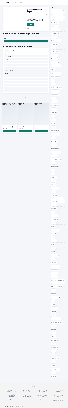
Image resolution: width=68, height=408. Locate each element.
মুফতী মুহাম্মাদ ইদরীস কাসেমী (54, 166)
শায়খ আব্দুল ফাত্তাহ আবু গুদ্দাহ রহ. (55, 358)
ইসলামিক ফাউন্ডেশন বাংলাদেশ (54, 22)
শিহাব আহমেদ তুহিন (53, 233)
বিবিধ (15, 391)
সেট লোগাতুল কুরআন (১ (12, 396)
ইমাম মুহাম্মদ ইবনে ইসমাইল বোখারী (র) (56, 40)
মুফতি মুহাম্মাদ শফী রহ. (54, 240)
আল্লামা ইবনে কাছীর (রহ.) (54, 105)
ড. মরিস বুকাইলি (53, 315)
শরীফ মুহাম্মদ (52, 354)
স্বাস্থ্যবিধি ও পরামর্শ (42, 399)
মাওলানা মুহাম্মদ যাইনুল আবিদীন (55, 62)
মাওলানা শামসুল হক (53, 98)
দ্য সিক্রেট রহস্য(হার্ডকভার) (38, 126)
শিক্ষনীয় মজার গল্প (30, 395)
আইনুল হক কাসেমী (53, 293)
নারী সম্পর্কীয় (61, 397)
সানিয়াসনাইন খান (53, 119)
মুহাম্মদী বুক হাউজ (53, 251)
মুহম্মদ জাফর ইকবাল (53, 184)
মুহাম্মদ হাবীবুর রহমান (53, 365)
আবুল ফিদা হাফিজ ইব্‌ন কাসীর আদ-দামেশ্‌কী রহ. (56, 87)
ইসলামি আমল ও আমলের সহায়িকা (43, 391)
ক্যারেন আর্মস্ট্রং (53, 333)
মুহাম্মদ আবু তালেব (53, 351)
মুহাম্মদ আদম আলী (53, 226)
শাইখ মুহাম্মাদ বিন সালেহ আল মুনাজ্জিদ (55, 65)
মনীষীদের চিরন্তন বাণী (58, 391)
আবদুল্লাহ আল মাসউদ (54, 204)
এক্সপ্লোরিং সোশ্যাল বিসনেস (11, 392)
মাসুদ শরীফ (52, 173)
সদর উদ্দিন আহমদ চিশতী (54, 51)
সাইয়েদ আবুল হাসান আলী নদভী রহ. (55, 33)
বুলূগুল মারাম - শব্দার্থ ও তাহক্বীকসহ (58, 390)
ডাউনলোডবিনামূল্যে (9, 130)
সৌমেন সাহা (52, 258)
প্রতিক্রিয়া (21, 406)
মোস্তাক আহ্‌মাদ (53, 69)
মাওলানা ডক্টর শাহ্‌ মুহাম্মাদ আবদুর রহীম (55, 152)
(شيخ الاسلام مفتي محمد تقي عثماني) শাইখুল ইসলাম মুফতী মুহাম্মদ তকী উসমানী (57, 200)
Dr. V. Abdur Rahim (54, 273)
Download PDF (30, 24)
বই (23, 397)
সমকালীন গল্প (39, 390)
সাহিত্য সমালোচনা (24, 395)
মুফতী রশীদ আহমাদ (53, 336)
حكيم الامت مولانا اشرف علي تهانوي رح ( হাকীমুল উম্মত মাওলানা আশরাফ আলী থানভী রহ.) (57, 12)
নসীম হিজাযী (52, 116)
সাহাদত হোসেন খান (53, 329)
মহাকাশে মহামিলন (29, 397)
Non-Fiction (58, 394)
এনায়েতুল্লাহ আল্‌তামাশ (54, 112)
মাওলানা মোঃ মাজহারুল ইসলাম (55, 255)
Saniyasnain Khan (54, 58)
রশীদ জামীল (52, 170)
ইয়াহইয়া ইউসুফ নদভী (53, 262)
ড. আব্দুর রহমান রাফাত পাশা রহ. (55, 188)
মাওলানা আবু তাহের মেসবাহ (54, 276)
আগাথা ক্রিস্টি (53, 304)
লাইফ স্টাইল (45, 390)
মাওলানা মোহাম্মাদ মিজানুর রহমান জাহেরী (56, 322)
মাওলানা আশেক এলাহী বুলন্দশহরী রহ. (55, 76)
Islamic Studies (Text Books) (58, 392)
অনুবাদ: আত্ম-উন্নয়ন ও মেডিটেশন (27, 394)
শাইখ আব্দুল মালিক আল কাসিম (54, 215)
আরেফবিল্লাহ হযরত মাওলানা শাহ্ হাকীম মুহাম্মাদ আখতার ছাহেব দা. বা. (57, 281)
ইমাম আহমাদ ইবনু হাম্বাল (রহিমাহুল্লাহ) (56, 318)
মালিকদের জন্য (17, 406)
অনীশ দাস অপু (53, 300)
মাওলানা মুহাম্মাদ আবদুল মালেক (55, 269)
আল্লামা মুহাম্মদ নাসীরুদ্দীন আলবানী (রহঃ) (56, 159)
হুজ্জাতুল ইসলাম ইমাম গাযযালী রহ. (55, 29)
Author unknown (54, 141)
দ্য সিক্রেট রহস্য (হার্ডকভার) (22, 126)
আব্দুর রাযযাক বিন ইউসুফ (54, 177)
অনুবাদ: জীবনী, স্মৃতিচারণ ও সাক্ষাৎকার (11, 399)
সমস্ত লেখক (16, 2)
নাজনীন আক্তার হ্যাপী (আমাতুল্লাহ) (55, 369)
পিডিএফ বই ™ (34, 386)
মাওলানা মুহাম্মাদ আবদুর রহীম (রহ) (55, 134)
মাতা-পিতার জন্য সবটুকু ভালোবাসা (11, 397)
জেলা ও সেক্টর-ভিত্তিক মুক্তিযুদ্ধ (11, 394)
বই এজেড (21, 2)
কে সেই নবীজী (55, 397)
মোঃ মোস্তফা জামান (53, 372)
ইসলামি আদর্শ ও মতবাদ (12, 395)
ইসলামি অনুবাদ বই (9, 391)
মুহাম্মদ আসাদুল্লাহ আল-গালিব (54, 44)
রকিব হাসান (52, 80)
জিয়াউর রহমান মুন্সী (53, 83)
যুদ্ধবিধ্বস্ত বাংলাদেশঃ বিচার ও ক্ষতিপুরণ (58, 400)
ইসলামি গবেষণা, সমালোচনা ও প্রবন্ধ (27, 396)
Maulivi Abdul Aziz (54, 155)
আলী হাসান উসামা (53, 123)
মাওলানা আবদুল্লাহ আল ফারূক (55, 148)
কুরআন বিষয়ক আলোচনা (27, 392)
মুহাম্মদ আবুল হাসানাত (53, 376)
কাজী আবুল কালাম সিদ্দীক (54, 195)
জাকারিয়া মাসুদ (53, 237)
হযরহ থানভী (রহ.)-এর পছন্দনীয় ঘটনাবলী (43, 392)
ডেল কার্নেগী (52, 244)
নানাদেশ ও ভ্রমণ (46, 397)
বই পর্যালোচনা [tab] (13, 50)
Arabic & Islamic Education (43, 394)
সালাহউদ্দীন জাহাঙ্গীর (53, 222)
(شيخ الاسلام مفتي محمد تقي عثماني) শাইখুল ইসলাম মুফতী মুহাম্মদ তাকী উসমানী (57, 18)
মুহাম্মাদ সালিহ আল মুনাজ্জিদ (54, 340)
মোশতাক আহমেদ (53, 191)
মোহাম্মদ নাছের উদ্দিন (53, 311)
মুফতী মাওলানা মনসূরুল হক (54, 219)
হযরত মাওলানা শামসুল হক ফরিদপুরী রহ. (55, 130)
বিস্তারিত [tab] (6, 50)
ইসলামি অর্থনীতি (39, 397)
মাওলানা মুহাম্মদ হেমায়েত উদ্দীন (54, 94)
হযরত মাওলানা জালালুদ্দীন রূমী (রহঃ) (55, 297)
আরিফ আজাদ (52, 212)
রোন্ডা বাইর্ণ (9, 56)
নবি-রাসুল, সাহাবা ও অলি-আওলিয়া (27, 390)
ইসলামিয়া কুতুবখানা (53, 47)
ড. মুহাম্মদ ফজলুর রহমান (54, 101)
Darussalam (53, 137)
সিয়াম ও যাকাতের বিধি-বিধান (11, 390)
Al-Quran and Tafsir (27, 391)
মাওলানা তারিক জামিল (53, 208)
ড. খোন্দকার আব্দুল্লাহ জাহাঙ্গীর (54, 26)
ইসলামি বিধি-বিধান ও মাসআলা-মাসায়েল (58, 399)
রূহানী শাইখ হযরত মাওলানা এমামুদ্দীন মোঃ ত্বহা (56, 286)
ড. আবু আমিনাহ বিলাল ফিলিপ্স (54, 347)
